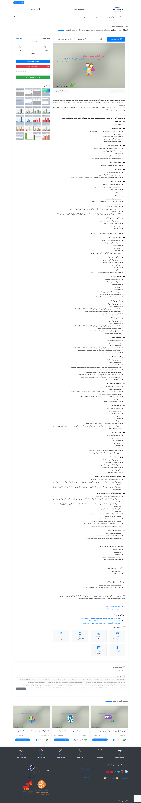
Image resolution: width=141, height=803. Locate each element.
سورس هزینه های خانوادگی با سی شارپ (100, 690)
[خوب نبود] (19, 71)
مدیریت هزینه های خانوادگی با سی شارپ (27, 690)
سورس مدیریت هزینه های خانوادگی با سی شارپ (83, 687)
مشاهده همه (21, 689)
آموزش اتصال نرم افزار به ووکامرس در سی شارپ (111, 731)
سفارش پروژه (112, 17)
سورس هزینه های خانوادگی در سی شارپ (64, 690)
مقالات (87, 765)
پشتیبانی (86, 17)
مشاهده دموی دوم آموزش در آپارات (114, 609)
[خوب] (23, 71)
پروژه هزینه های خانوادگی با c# (54, 682)
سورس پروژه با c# (69, 685)
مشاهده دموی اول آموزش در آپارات (115, 607)
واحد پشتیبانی (118, 740)
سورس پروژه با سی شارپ (58, 685)
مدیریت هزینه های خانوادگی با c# (45, 690)
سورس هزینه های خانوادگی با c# (117, 690)
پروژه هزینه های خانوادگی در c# (118, 685)
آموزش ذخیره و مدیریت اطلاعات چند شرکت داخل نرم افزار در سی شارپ (32, 731)
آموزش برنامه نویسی (117, 26)
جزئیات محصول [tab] (115, 39)
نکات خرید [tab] (98, 39)
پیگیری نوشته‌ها (123, 778)
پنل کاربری (34, 10)
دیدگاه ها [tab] (81, 39)
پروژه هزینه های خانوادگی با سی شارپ (36, 682)
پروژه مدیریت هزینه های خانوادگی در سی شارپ (72, 682)
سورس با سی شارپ (79, 685)
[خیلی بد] (17, 71)
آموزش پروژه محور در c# (72, 679)
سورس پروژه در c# (47, 685)
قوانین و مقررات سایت (82, 769)
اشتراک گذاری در (61, 91)
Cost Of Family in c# (120, 679)
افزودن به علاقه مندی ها (33, 77)
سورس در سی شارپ (120, 687)
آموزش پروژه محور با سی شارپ (85, 679)
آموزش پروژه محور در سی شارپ (58, 679)
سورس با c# (87, 685)
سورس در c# (26, 685)
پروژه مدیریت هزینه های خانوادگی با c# (27, 679)
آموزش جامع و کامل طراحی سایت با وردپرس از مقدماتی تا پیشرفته (70, 731)
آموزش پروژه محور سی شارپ (43, 679)
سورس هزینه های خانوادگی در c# (82, 690)
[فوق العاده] (25, 71)
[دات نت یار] (117, 9)
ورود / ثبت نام (19, 3)
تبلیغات (102, 17)
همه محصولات (79, 10)
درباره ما (68, 17)
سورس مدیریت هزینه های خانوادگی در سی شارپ (40, 687)
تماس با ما (77, 17)
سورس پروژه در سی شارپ (36, 685)
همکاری (94, 17)
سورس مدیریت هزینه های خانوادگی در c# (62, 687)
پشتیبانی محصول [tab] (62, 39)
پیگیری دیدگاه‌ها (111, 778)
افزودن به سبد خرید (33, 61)
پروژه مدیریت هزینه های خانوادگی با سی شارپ (114, 682)
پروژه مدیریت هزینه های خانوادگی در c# (93, 682)
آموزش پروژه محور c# (109, 679)
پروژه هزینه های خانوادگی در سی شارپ (100, 685)
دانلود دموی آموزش (32, 66)
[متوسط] (21, 71)
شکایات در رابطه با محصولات (80, 773)
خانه (126, 26)
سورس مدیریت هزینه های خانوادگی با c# (105, 687)
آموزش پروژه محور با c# (98, 679)
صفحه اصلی (122, 17)
